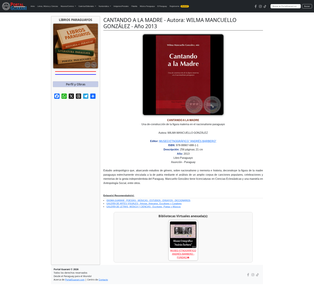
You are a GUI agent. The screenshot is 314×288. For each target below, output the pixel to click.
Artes (33, 6)
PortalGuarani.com (75, 279)
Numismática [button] (104, 6)
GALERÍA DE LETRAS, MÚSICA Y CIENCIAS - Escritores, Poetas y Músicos (143, 206)
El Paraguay (162, 6)
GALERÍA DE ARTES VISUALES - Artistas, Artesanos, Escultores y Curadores (144, 203)
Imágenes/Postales (121, 6)
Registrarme (179, 6)
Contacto (103, 279)
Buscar (307, 6)
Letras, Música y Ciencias (47, 6)
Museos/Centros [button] (67, 6)
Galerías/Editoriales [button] (86, 6)
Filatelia (134, 6)
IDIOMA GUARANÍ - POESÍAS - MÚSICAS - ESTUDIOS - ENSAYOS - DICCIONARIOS (148, 200)
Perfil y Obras (75, 84)
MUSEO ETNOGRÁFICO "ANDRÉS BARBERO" (187, 141)
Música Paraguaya (147, 6)
